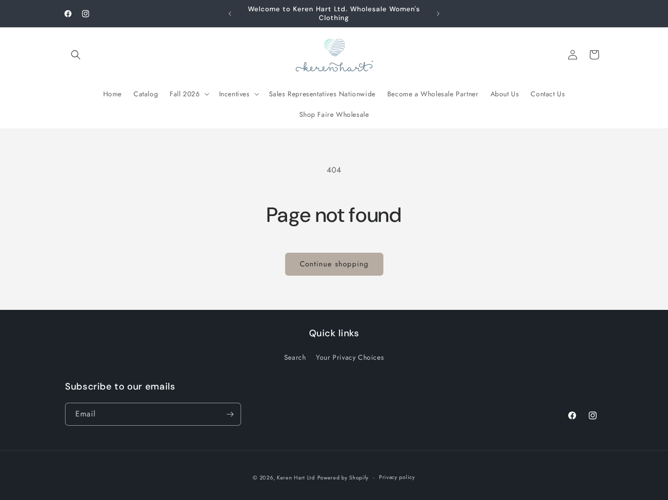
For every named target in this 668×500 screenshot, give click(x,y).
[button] (76, 54)
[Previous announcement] (230, 13)
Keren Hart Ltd (296, 477)
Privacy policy (397, 477)
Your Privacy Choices (350, 357)
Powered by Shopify (343, 477)
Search (295, 357)
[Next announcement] (438, 13)
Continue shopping (334, 264)
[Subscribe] (230, 414)
